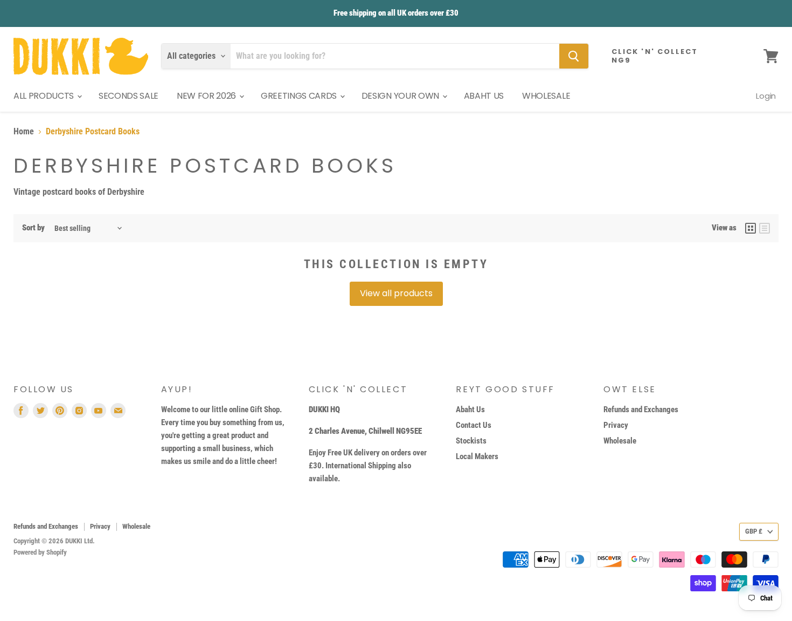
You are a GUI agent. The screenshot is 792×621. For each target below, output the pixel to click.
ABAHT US (484, 96)
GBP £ (753, 531)
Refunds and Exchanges (640, 409)
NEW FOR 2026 (207, 96)
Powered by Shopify (40, 552)
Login (766, 95)
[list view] (764, 228)
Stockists (471, 441)
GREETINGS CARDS (300, 96)
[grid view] (750, 228)
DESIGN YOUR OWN (401, 96)
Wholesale (619, 441)
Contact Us (473, 425)
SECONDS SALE (128, 96)
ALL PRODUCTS (44, 96)
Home (23, 132)
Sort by (33, 228)
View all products (396, 293)
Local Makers (477, 456)
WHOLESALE (546, 96)
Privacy (615, 425)
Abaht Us (470, 409)
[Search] (573, 56)
